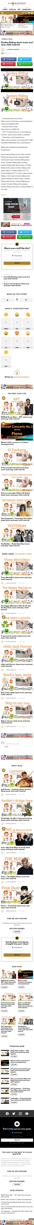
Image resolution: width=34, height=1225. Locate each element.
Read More (4, 987)
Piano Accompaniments (8, 439)
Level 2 (4, 515)
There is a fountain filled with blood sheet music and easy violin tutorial (15, 494)
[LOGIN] (32, 13)
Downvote (26, 300)
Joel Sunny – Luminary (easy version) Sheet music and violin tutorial (16, 790)
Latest (5, 9)
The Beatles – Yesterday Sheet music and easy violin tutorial (15, 545)
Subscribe (17, 931)
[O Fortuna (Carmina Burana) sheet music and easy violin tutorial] (17, 457)
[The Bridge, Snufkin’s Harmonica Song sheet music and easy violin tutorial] (17, 808)
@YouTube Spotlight (16, 928)
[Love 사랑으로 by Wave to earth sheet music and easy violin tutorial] (17, 837)
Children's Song (23, 554)
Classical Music (6, 464)
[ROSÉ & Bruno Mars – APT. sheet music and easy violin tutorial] (8, 19)
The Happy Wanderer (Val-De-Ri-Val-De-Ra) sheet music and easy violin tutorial (16, 607)
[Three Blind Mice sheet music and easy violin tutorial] (17, 567)
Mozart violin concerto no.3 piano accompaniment (25, 982)
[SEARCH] (26, 13)
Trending (3, 398)
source (3, 195)
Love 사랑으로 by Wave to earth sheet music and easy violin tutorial (15, 848)
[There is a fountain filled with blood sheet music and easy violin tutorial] (17, 482)
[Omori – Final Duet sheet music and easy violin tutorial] (17, 895)
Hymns (3, 490)
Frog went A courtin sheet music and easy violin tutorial (15, 637)
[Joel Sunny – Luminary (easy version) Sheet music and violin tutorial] (17, 778)
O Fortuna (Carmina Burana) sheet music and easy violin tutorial (15, 469)
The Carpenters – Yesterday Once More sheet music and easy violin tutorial (16, 519)
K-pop (3, 414)
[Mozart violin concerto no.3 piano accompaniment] (17, 431)
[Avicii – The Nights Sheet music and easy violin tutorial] (17, 866)
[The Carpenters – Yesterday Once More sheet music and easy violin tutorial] (17, 508)
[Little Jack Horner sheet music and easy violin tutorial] (17, 653)
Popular (12, 9)
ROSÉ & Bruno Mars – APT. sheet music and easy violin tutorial (8, 26)
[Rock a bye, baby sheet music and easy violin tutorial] (17, 682)
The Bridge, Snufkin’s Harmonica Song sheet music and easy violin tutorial (16, 819)
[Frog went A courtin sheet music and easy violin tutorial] (17, 625)
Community (26, 9)
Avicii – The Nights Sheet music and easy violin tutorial (15, 877)
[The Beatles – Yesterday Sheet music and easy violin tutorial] (17, 533)
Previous (1, 22)
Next (33, 22)
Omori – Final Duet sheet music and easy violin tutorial (15, 907)
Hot (19, 9)
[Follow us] (23, 13)
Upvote (7, 300)
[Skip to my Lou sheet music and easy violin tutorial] (17, 710)
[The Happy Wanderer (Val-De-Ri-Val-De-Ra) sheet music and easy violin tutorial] (17, 595)
